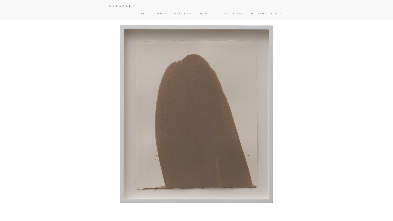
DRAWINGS (206, 14)
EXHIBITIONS (183, 14)
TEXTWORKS (159, 14)
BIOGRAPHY (257, 14)
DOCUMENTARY (231, 14)
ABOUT (276, 14)
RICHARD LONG (124, 6)
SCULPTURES (135, 14)
